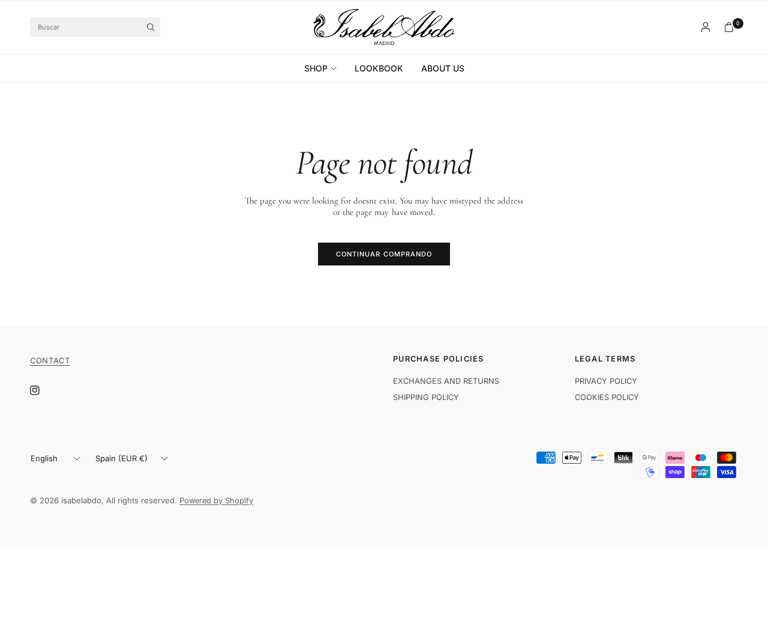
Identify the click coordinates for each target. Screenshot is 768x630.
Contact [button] (50, 361)
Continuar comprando (384, 254)
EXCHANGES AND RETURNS (446, 381)
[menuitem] (325, 68)
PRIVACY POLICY (606, 381)
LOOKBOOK (379, 68)
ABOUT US (442, 68)
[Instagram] (43, 390)
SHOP (316, 68)
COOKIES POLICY (607, 397)
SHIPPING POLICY (426, 397)
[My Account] (705, 27)
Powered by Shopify (216, 500)
